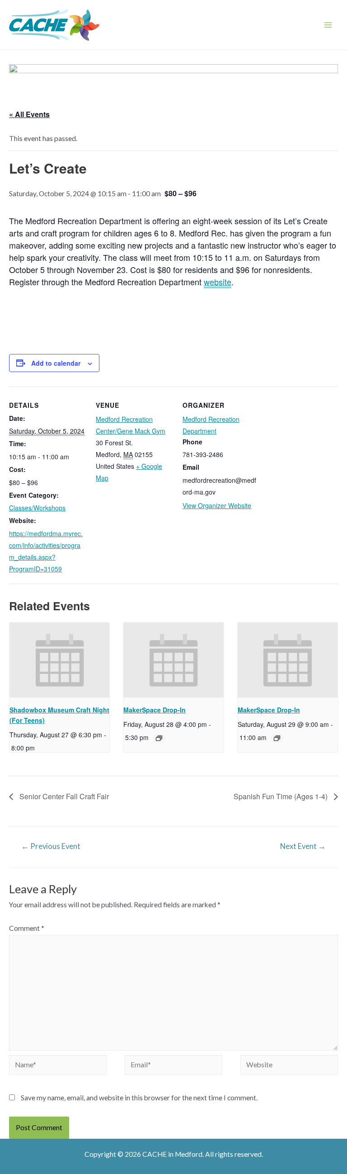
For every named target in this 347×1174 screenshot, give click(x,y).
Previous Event (50, 846)
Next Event (303, 846)
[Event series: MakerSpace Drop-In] (159, 738)
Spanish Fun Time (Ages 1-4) (281, 796)
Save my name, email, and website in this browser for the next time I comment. (139, 1098)
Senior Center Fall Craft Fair (63, 796)
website (217, 282)
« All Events (29, 114)
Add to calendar (55, 363)
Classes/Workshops (37, 507)
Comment (26, 928)
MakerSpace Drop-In (154, 709)
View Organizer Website (217, 505)
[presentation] (59, 660)
